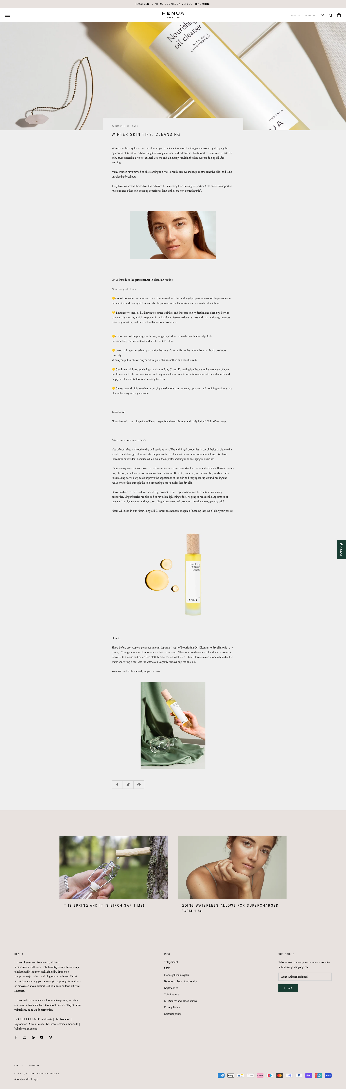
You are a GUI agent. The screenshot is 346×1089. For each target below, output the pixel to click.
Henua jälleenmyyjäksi (176, 975)
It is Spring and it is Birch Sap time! (104, 905)
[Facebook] (15, 1037)
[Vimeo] (50, 1037)
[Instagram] (24, 1037)
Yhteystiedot (171, 962)
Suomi (308, 16)
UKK (167, 968)
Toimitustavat (171, 994)
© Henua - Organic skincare (37, 1074)
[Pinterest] (33, 1037)
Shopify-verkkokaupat (26, 1079)
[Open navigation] (7, 15)
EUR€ (293, 16)
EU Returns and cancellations (180, 1000)
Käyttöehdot (171, 988)
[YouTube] (41, 1037)
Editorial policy (172, 1013)
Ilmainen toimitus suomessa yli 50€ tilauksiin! (173, 4)
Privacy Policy (172, 1007)
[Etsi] (331, 15)
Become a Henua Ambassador (180, 981)
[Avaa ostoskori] (339, 15)
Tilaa (288, 988)
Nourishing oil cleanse (124, 289)
